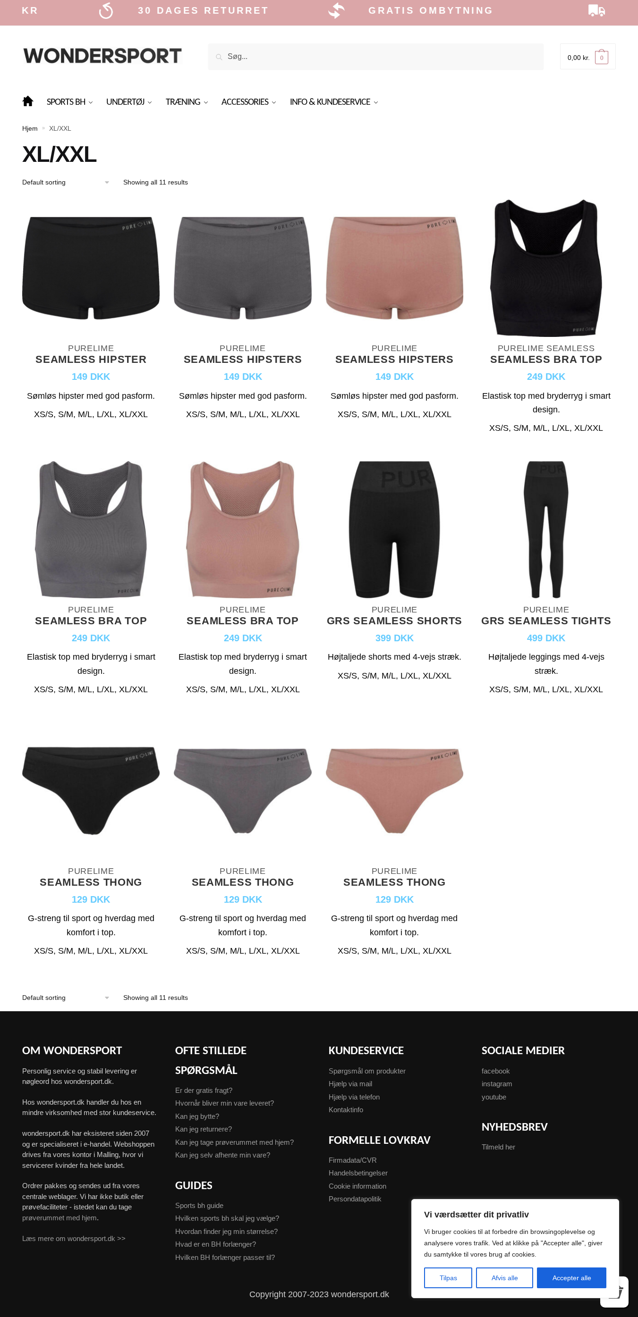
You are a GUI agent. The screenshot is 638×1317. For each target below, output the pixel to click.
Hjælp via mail (350, 1084)
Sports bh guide (199, 1205)
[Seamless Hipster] (91, 269)
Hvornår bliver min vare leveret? (224, 1103)
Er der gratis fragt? (203, 1090)
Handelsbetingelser (358, 1173)
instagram (497, 1084)
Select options (91, 448)
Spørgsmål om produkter (367, 1071)
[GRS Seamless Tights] (546, 531)
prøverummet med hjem (59, 1218)
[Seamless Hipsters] (242, 269)
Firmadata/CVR (353, 1160)
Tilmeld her (498, 1147)
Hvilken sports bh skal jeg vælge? (227, 1218)
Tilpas (448, 1278)
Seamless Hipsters (243, 359)
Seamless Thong (91, 882)
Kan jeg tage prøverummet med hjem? (234, 1142)
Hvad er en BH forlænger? (215, 1244)
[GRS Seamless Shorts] (394, 531)
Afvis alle (505, 1278)
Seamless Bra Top (546, 359)
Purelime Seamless (546, 348)
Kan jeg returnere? (203, 1129)
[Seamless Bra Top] (546, 269)
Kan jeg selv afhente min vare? (222, 1155)
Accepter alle (572, 1278)
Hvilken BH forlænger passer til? (225, 1257)
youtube (494, 1097)
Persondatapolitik (355, 1199)
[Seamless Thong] (91, 792)
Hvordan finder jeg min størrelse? (226, 1231)
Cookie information (357, 1186)
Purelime (91, 348)
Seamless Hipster (90, 359)
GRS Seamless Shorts (394, 621)
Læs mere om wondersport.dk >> (74, 1238)
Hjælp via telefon (354, 1097)
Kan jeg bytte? (197, 1116)
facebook (496, 1071)
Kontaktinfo (346, 1110)
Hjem (30, 128)
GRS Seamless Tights (546, 621)
